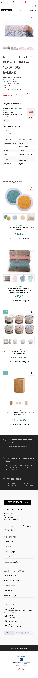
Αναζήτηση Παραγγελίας (11, 580)
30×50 (21, 143)
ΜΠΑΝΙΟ (13, 114)
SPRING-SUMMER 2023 (26, 139)
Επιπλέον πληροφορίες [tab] (12, 127)
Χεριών (21, 164)
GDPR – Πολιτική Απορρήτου (13, 596)
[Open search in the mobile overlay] (20, 10)
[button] (32, 18)
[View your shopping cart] (25, 10)
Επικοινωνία (8, 591)
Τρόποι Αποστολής (10, 557)
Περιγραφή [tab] (7, 134)
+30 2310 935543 (7, 2)
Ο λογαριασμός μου (10, 575)
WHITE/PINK (23, 160)
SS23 (7, 116)
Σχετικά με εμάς (9, 541)
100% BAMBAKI (23, 147)
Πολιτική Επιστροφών (11, 562)
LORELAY (21, 150)
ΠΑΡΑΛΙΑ (29, 2)
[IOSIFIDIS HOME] (6, 10)
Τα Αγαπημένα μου (10, 585)
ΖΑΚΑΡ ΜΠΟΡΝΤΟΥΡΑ (25, 154)
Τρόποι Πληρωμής (9, 552)
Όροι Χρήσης (8, 546)
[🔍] (19, 203)
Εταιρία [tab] (6, 130)
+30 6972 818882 (18, 2)
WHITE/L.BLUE (23, 158)
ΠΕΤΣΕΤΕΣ (19, 114)
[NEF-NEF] (31, 112)
